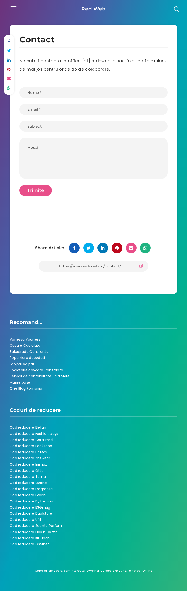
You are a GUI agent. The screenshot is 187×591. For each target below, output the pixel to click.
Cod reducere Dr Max (28, 452)
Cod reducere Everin (28, 495)
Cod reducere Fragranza (31, 488)
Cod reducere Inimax (28, 464)
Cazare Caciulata (25, 345)
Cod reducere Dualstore (31, 513)
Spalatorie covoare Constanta (36, 370)
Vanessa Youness (25, 339)
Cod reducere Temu (28, 476)
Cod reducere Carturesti (31, 439)
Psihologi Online (140, 571)
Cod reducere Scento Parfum (36, 525)
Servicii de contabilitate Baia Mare (40, 376)
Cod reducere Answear (30, 458)
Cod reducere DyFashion (31, 501)
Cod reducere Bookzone (31, 445)
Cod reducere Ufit (25, 519)
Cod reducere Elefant (29, 427)
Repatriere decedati (27, 357)
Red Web (93, 9)
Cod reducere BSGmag (30, 507)
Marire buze (20, 382)
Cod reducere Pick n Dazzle (34, 532)
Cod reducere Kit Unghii (30, 538)
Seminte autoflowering (81, 571)
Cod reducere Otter (27, 470)
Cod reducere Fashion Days (34, 433)
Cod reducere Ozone (28, 482)
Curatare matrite (113, 571)
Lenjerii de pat (22, 364)
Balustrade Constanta (29, 351)
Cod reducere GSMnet (29, 544)
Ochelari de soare (48, 571)
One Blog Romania (26, 388)
